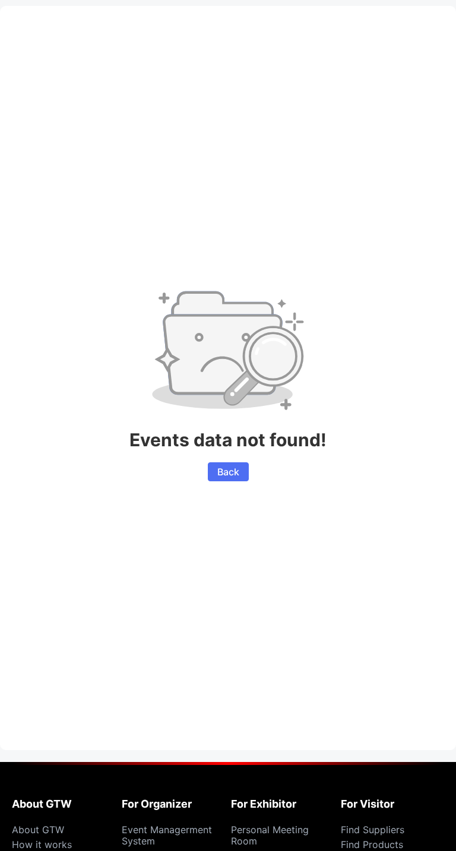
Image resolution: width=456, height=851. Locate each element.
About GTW (38, 830)
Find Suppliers (372, 830)
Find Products (372, 844)
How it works (42, 844)
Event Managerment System (167, 835)
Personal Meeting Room (270, 835)
